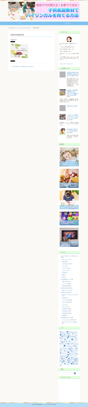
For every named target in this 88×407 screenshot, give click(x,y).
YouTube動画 (73, 336)
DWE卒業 (64, 261)
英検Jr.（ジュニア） (66, 290)
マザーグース (65, 306)
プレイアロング (63, 352)
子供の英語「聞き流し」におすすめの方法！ (72, 131)
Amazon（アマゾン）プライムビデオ (70, 294)
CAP (69, 333)
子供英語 (71, 358)
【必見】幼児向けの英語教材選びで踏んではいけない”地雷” (73, 74)
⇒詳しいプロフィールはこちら (66, 63)
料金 (63, 277)
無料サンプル (71, 361)
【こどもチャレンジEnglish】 (68, 319)
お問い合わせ (68, 23)
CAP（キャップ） (66, 259)
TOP (20, 27)
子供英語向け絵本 (66, 313)
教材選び (64, 315)
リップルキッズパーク (64, 353)
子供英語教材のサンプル (65, 317)
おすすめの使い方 (66, 263)
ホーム (20, 23)
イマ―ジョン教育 (66, 283)
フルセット (74, 351)
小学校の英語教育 (66, 285)
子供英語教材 (70, 360)
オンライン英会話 (66, 302)
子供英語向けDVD (66, 308)
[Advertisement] (69, 390)
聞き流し (64, 362)
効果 (63, 274)
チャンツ (64, 304)
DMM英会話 (75, 333)
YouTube (64, 297)
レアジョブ (72, 353)
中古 (68, 357)
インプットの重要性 (66, 299)
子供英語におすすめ (64, 292)
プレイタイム (65, 270)
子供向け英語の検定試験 (65, 288)
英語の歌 (67, 363)
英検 (70, 362)
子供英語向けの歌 (66, 310)
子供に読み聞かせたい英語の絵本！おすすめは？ (22, 66)
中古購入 (64, 272)
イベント (64, 265)
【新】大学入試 (65, 281)
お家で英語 (63, 338)
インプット (67, 339)
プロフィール (44, 23)
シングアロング (65, 268)
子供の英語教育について (65, 279)
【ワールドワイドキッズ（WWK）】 (70, 321)
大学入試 (64, 358)
